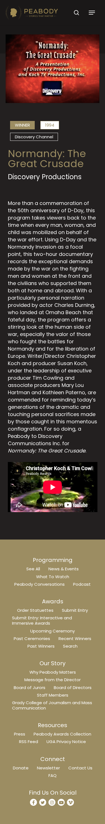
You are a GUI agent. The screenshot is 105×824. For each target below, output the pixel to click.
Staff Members (52, 695)
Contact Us (80, 768)
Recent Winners (75, 638)
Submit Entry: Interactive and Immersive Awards (42, 620)
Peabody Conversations (39, 584)
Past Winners (41, 646)
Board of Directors (73, 687)
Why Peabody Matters (52, 672)
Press (19, 734)
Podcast (82, 584)
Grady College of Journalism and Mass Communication (52, 705)
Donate (21, 768)
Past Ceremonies (32, 638)
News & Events (63, 569)
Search (70, 646)
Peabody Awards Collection (62, 734)
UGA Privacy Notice (66, 741)
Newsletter (48, 768)
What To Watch (52, 577)
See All (33, 569)
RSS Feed (28, 741)
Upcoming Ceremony (52, 631)
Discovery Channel (34, 137)
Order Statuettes (35, 610)
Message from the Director (52, 680)
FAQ (52, 775)
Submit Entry (75, 610)
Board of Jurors (29, 687)
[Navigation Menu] (92, 12)
